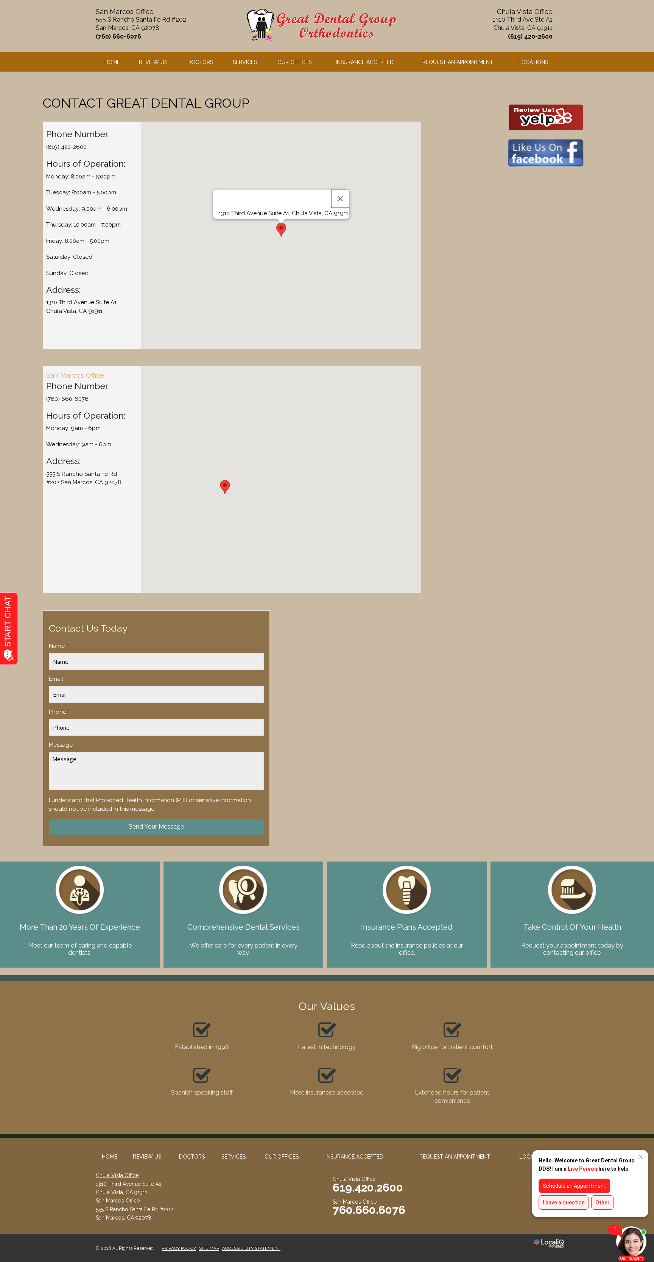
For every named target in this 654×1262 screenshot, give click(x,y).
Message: (61, 744)
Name (58, 646)
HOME (112, 62)
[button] (281, 230)
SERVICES (245, 62)
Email (58, 679)
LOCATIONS (533, 62)
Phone (59, 711)
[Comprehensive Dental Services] (243, 887)
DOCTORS (200, 62)
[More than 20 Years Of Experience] (80, 887)
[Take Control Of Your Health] (572, 887)
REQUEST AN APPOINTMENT (457, 62)
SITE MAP (209, 1248)
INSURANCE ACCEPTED (365, 62)
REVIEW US (153, 62)
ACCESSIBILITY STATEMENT (251, 1248)
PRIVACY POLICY (179, 1248)
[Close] (340, 199)
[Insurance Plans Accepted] (407, 887)
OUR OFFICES (294, 62)
